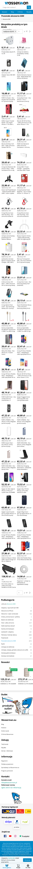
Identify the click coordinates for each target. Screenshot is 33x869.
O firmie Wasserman (7, 734)
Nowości (4, 12)
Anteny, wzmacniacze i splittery (10, 617)
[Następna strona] (30, 31)
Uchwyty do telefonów (7, 647)
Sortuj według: (7, 29)
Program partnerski (7, 771)
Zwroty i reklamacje (7, 751)
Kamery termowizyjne (7, 629)
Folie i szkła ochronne (7, 623)
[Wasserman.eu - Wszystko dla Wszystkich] (16, 3)
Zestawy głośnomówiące (8, 653)
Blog (12, 12)
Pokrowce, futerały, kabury (9, 635)
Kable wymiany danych (8, 626)
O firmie (20, 12)
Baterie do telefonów (7, 620)
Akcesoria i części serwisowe (9, 614)
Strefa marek (5, 731)
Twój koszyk (4, 744)
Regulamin (4, 761)
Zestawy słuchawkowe (7, 656)
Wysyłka (3, 747)
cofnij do (8, 604)
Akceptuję (27, 860)
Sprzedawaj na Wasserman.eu (10, 767)
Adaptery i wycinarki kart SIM (9, 608)
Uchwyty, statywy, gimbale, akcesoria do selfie (14, 650)
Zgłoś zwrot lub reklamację (11, 787)
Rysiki (3, 644)
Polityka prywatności (7, 764)
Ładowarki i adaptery (7, 632)
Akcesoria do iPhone (7, 611)
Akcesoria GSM (6, 19)
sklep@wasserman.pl (9, 782)
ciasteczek (11, 858)
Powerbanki (4, 638)
